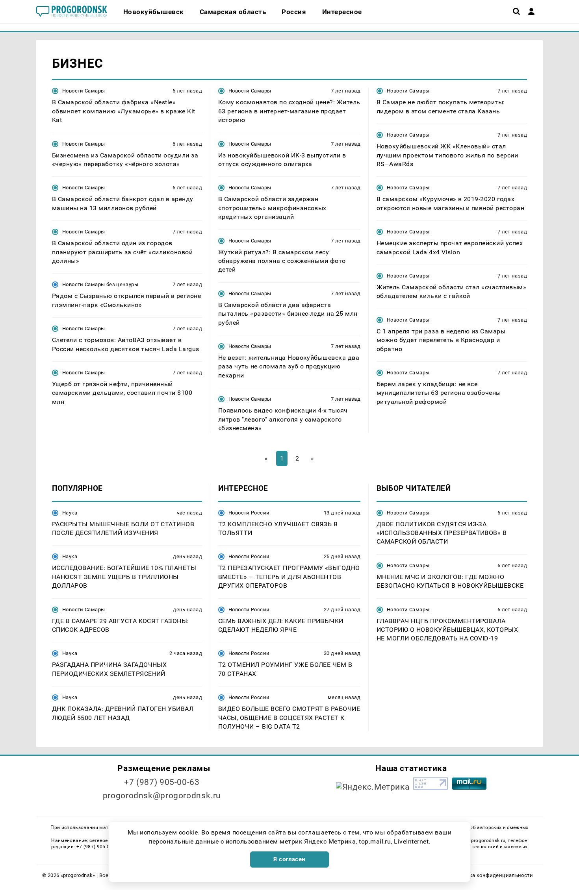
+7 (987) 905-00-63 (161, 782)
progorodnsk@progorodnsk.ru (162, 795)
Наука (69, 513)
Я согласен (289, 859)
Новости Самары (83, 91)
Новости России (248, 513)
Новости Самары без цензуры (100, 284)
